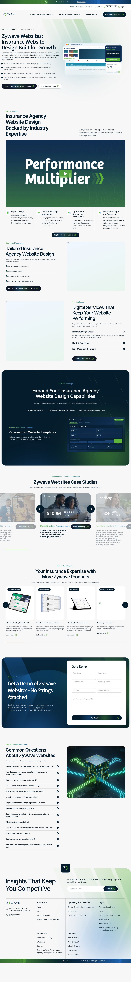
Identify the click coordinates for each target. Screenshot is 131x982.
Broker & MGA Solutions (69, 14)
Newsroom (72, 950)
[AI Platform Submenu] (97, 14)
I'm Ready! (95, 718)
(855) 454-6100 (111, 7)
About (97, 7)
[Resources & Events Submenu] (92, 6)
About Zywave (73, 938)
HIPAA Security (104, 923)
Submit (109, 889)
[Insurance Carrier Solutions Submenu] (53, 14)
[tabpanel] (65, 434)
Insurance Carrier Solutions (41, 14)
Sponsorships (73, 954)
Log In (122, 7)
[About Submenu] (102, 6)
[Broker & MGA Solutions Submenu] (80, 14)
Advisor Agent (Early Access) (48, 919)
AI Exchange (73, 911)
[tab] (34, 410)
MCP (39, 911)
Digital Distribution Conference (81, 907)
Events (40, 946)
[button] (40, 509)
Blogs (72, 7)
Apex (39, 907)
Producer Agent (43, 915)
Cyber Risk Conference (77, 915)
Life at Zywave (74, 946)
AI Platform (91, 14)
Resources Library (44, 938)
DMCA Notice (103, 919)
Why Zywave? (73, 942)
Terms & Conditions (106, 907)
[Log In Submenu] (126, 6)
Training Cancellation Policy (109, 915)
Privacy (101, 911)
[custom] (63, 960)
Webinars (41, 942)
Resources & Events (83, 7)
